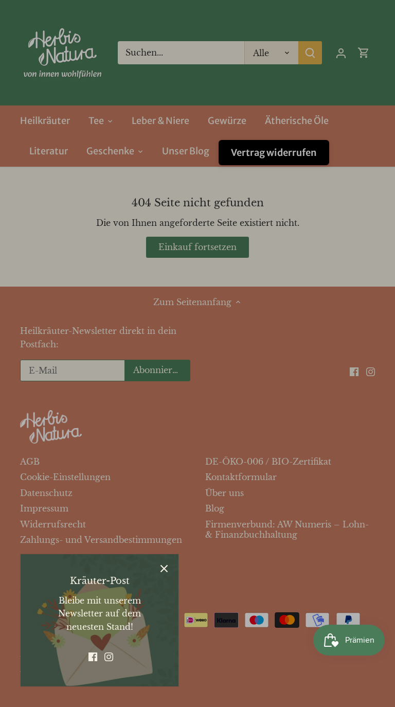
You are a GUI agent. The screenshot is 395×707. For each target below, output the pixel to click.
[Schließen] (164, 568)
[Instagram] (108, 656)
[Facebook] (92, 656)
